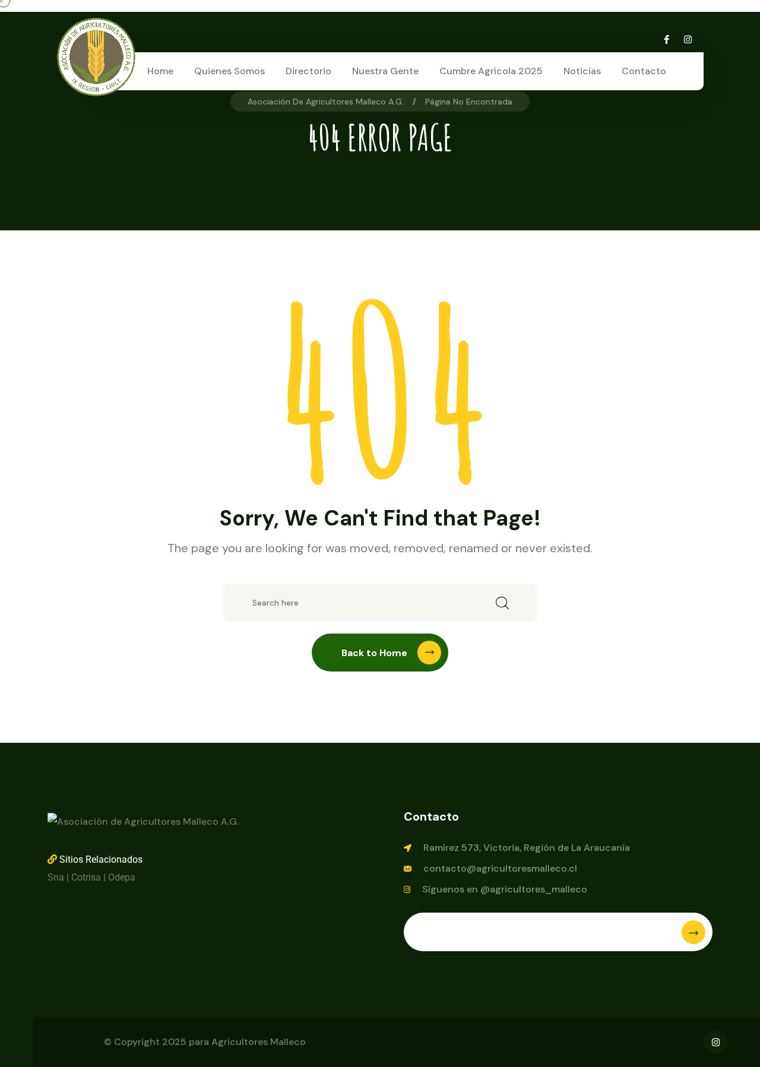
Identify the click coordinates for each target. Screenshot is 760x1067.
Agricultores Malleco (258, 1042)
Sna (56, 877)
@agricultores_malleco (533, 889)
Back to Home (374, 653)
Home (160, 71)
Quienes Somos (229, 71)
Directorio (308, 71)
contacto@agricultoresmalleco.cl (500, 868)
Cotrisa (86, 877)
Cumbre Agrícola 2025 (491, 71)
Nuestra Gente (385, 71)
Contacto (644, 71)
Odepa (121, 877)
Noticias (582, 71)
